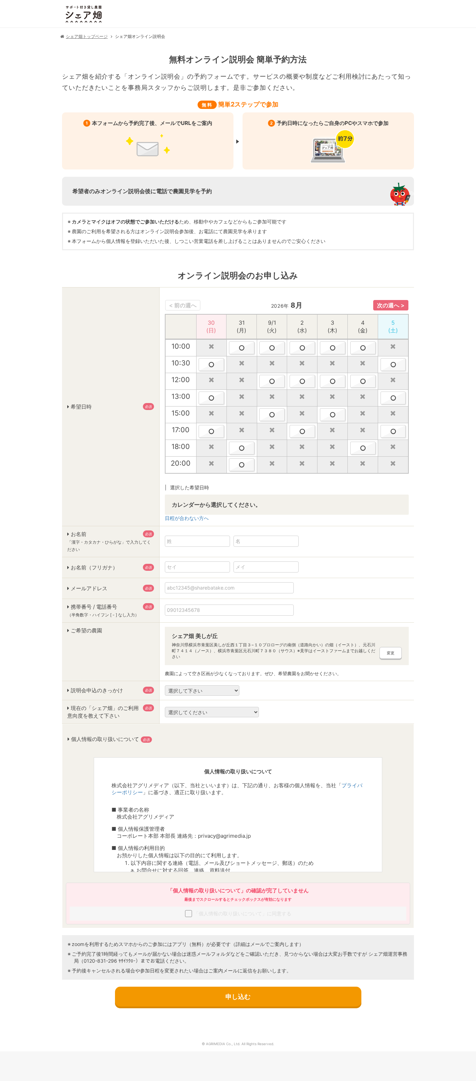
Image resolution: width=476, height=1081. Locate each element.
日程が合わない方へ (187, 518)
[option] (287, 383)
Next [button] (390, 305)
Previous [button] (182, 305)
